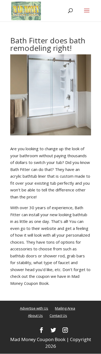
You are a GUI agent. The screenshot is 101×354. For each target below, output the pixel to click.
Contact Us (58, 315)
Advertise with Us (34, 308)
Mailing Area (65, 308)
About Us (35, 315)
